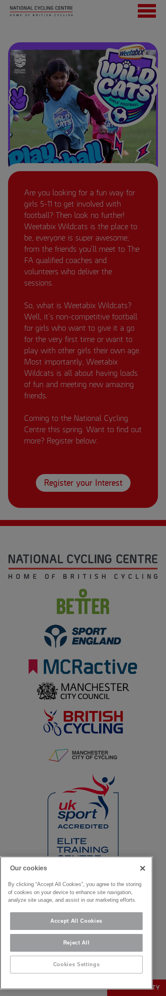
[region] (76, 923)
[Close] (142, 868)
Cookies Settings (76, 964)
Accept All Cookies (76, 921)
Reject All (76, 943)
